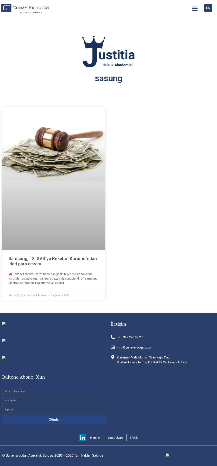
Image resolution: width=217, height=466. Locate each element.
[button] (194, 8)
